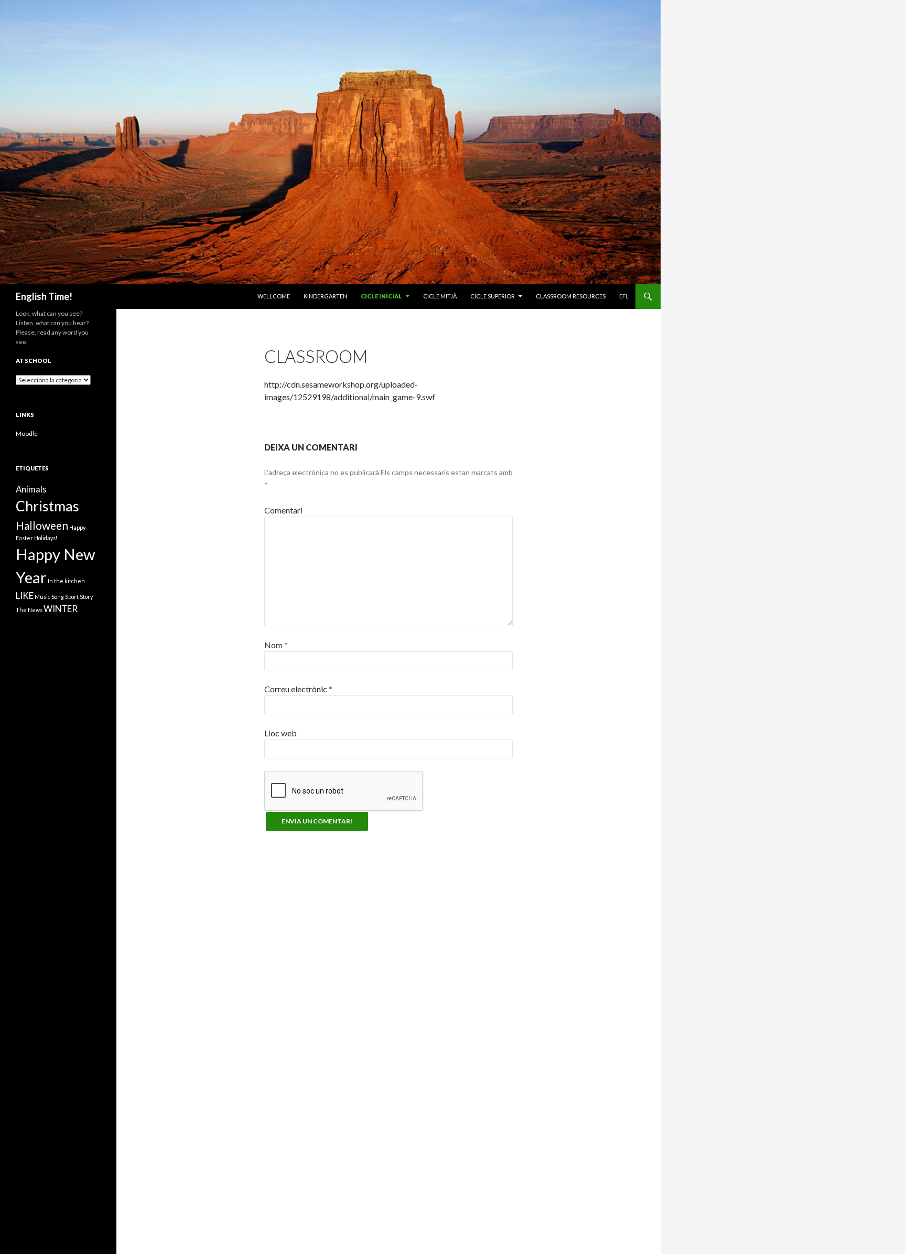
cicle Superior (492, 296)
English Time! (44, 296)
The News (29, 609)
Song (57, 596)
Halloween (42, 525)
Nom (276, 645)
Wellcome (273, 296)
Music (42, 596)
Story (86, 596)
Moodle (27, 433)
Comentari (283, 510)
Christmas (47, 506)
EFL (624, 296)
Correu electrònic (298, 689)
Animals (31, 489)
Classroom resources (571, 296)
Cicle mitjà (440, 296)
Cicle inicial (381, 296)
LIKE (25, 595)
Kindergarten (325, 296)
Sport (72, 596)
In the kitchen (66, 580)
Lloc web (280, 733)
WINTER (61, 608)
